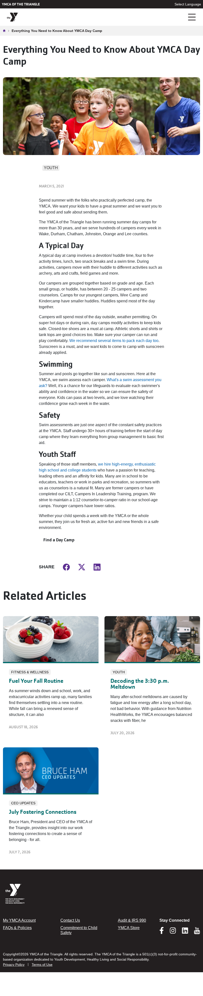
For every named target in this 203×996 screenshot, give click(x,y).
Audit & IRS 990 (132, 920)
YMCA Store (129, 928)
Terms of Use (42, 965)
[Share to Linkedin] (97, 566)
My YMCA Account (19, 920)
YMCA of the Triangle (21, 4)
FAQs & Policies (17, 928)
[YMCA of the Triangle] (12, 17)
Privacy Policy (14, 965)
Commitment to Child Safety (78, 930)
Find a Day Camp (59, 540)
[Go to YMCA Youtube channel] (197, 930)
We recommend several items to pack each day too (113, 341)
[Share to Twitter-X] (81, 566)
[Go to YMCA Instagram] (173, 932)
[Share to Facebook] (66, 566)
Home (5, 31)
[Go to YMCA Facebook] (161, 932)
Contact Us (70, 920)
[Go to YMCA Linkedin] (185, 932)
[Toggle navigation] (192, 17)
